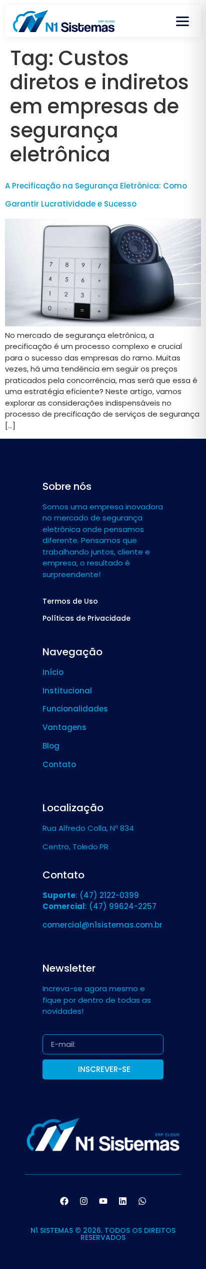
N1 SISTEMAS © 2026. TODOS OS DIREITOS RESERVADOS (103, 1233)
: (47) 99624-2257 (99, 906)
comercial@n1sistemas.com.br (102, 925)
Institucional (67, 690)
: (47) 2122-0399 (90, 895)
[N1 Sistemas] (63, 21)
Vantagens (64, 727)
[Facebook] (64, 1200)
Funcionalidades (75, 708)
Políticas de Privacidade (86, 618)
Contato (59, 764)
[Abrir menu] (182, 21)
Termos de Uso (70, 601)
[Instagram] (83, 1200)
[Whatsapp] (142, 1200)
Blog (51, 746)
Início (53, 672)
